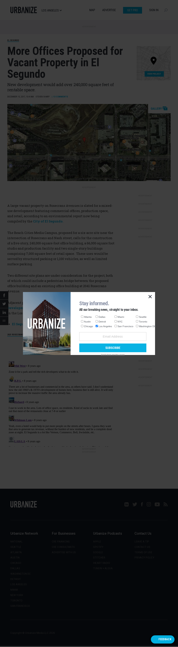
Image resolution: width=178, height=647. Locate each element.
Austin (87, 321)
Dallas (102, 316)
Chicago (88, 326)
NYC (120, 321)
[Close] (150, 297)
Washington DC (147, 326)
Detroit (102, 321)
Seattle (143, 316)
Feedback (165, 639)
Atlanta (88, 316)
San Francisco (125, 326)
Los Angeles (105, 326)
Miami (121, 316)
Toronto (143, 321)
